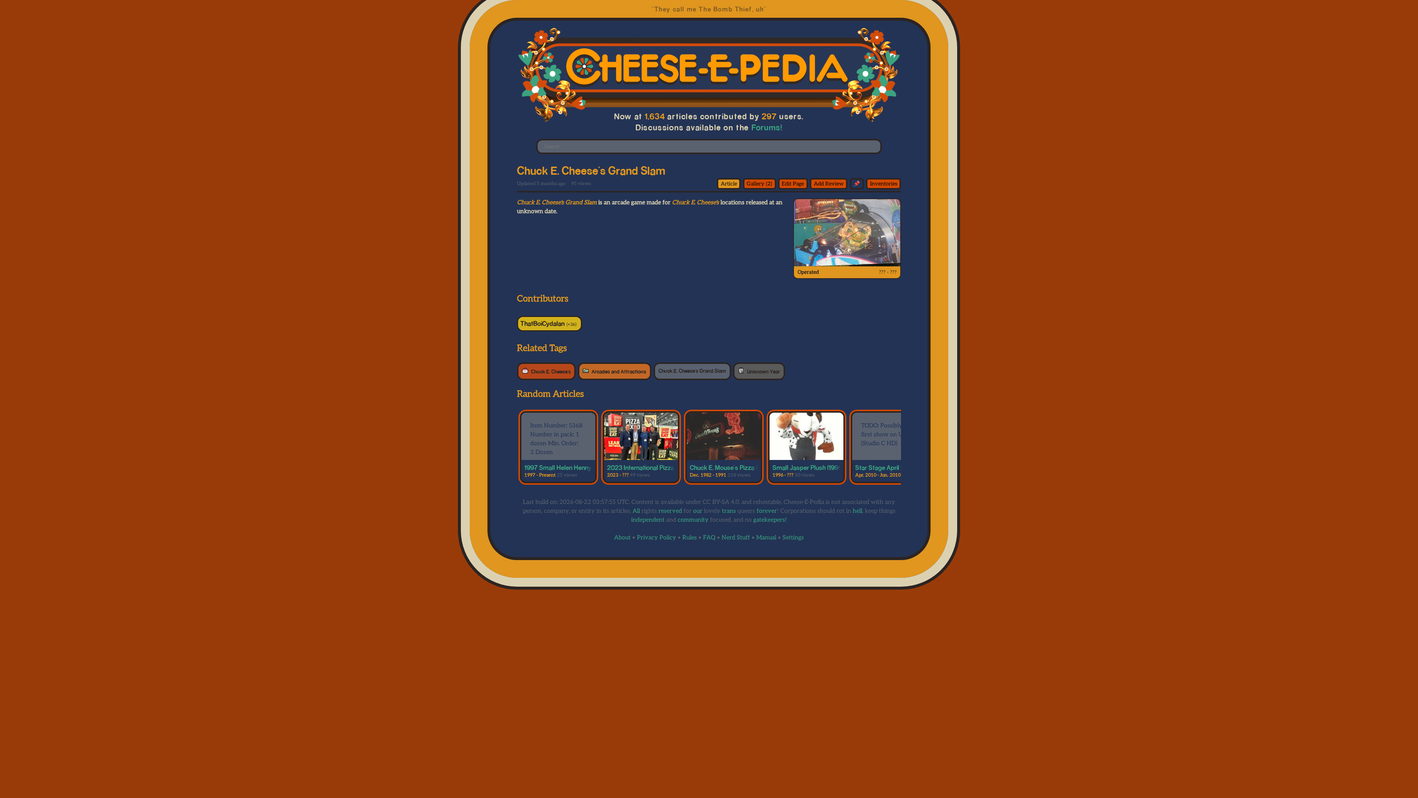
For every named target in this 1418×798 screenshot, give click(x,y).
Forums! (767, 127)
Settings (793, 537)
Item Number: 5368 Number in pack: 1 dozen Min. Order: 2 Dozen (556, 439)
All (636, 511)
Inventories (883, 184)
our (697, 511)
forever (767, 511)
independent (648, 520)
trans (729, 511)
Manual (766, 537)
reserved (670, 511)
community (693, 520)
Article (729, 184)
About (622, 537)
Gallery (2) (759, 184)
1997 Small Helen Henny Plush (566, 467)
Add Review (829, 184)
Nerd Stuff (736, 537)
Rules (689, 537)
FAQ (709, 537)
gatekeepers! (770, 520)
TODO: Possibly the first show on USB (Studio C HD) (887, 434)
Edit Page (793, 184)
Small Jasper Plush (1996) (808, 467)
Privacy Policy (656, 537)
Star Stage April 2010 (885, 467)
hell (857, 511)
